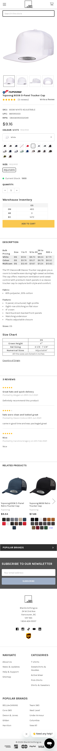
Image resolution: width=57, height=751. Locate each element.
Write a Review (47, 99)
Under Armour (37, 715)
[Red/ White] (24, 524)
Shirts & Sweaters (40, 685)
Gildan (6, 720)
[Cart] (52, 4)
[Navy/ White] (14, 528)
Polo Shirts (36, 680)
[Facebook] (17, 629)
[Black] (4, 519)
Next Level (35, 710)
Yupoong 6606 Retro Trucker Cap (39, 504)
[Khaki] (20, 519)
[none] (28, 46)
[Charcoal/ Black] (36, 524)
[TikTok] (28, 629)
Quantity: (8, 184)
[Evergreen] (46, 528)
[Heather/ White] (12, 519)
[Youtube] (34, 629)
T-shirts (35, 662)
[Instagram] (22, 629)
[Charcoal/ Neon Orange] (49, 524)
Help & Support (11, 671)
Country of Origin (11, 360)
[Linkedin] (39, 629)
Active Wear (37, 675)
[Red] (4, 524)
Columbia (34, 720)
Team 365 (34, 705)
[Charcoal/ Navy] (41, 524)
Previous (3, 501)
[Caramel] (49, 519)
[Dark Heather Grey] (42, 528)
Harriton (7, 725)
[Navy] (24, 519)
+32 (51, 527)
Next (54, 501)
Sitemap (7, 677)
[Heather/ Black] (16, 519)
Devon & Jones (10, 715)
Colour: (16, 130)
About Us (7, 662)
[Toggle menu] (4, 4)
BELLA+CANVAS (10, 705)
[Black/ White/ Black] (41, 519)
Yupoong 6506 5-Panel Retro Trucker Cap (12, 504)
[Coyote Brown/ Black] (33, 528)
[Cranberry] (38, 528)
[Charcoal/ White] (20, 524)
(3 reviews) (23, 99)
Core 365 (7, 710)
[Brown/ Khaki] (16, 524)
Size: (10, 164)
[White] (8, 524)
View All (33, 725)
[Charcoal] (8, 519)
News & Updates (11, 666)
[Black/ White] (12, 524)
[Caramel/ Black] (53, 519)
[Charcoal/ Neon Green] (45, 524)
